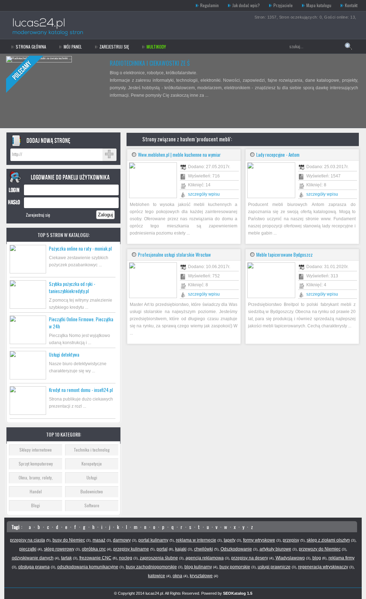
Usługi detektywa (64, 354)
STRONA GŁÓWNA (31, 47)
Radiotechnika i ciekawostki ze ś (150, 63)
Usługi (91, 477)
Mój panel (73, 47)
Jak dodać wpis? (246, 5)
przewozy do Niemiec (320, 549)
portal (162, 549)
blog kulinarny (198, 566)
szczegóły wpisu (204, 194)
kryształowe (201, 575)
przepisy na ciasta (27, 540)
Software (91, 505)
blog (316, 557)
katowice (156, 575)
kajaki (181, 549)
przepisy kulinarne (131, 549)
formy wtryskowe (259, 540)
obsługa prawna (34, 566)
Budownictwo (91, 491)
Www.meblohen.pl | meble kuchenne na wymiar (179, 154)
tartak (66, 557)
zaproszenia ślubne (159, 557)
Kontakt (351, 5)
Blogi (35, 505)
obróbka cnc (94, 549)
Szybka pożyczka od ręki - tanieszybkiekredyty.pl (72, 287)
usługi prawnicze (274, 566)
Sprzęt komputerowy (36, 463)
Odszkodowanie (236, 549)
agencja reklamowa (205, 557)
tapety (230, 540)
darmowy (122, 540)
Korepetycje (91, 463)
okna (177, 575)
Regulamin (209, 5)
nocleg (125, 557)
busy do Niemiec (69, 540)
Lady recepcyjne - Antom (278, 154)
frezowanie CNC (95, 557)
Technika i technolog (92, 450)
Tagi (15, 526)
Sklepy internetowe (35, 450)
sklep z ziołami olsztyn (328, 540)
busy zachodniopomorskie (151, 566)
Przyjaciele (283, 5)
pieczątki (27, 549)
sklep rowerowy (59, 549)
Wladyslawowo (290, 557)
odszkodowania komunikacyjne (87, 566)
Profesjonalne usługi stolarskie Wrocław (174, 254)
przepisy (291, 540)
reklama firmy (341, 557)
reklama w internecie (196, 540)
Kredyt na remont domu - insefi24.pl (81, 389)
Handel (36, 491)
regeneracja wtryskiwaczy (323, 566)
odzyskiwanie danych (33, 557)
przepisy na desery (249, 557)
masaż (99, 540)
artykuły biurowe (275, 549)
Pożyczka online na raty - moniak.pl (80, 248)
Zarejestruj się (114, 47)
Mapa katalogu (318, 5)
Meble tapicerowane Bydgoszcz (284, 254)
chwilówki (203, 549)
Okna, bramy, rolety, (36, 477)
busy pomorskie (234, 566)
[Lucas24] (55, 5)
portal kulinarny (153, 540)
